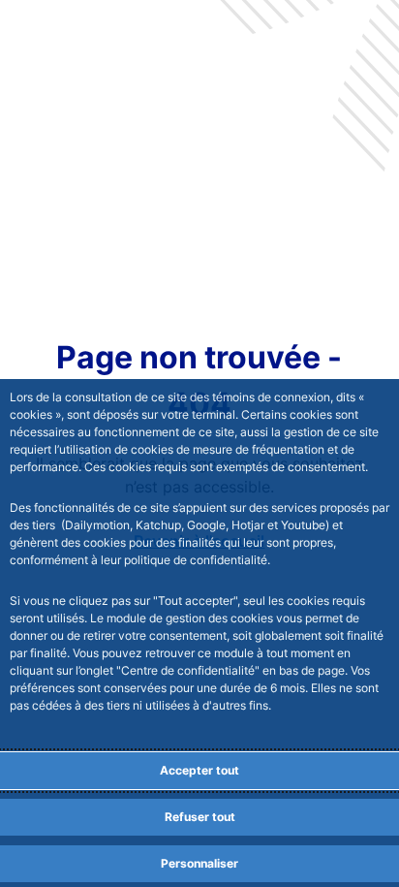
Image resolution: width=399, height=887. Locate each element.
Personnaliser (199, 863)
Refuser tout (200, 816)
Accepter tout (199, 770)
